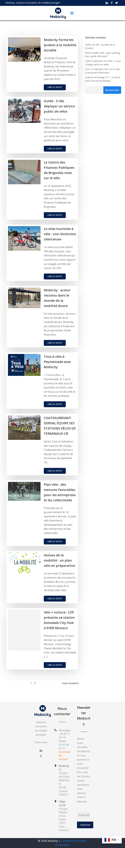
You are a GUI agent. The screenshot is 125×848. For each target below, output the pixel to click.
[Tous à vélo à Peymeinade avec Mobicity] (24, 364)
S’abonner (85, 824)
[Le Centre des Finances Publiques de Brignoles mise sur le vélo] (24, 171)
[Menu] (72, 13)
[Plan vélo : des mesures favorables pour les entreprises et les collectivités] (24, 491)
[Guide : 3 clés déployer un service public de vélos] (24, 110)
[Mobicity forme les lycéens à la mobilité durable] (24, 49)
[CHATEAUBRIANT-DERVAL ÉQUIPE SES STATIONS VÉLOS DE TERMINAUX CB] (24, 427)
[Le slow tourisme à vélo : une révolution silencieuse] (24, 238)
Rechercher (112, 90)
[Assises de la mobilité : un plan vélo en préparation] (24, 563)
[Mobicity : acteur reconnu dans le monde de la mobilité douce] (24, 297)
